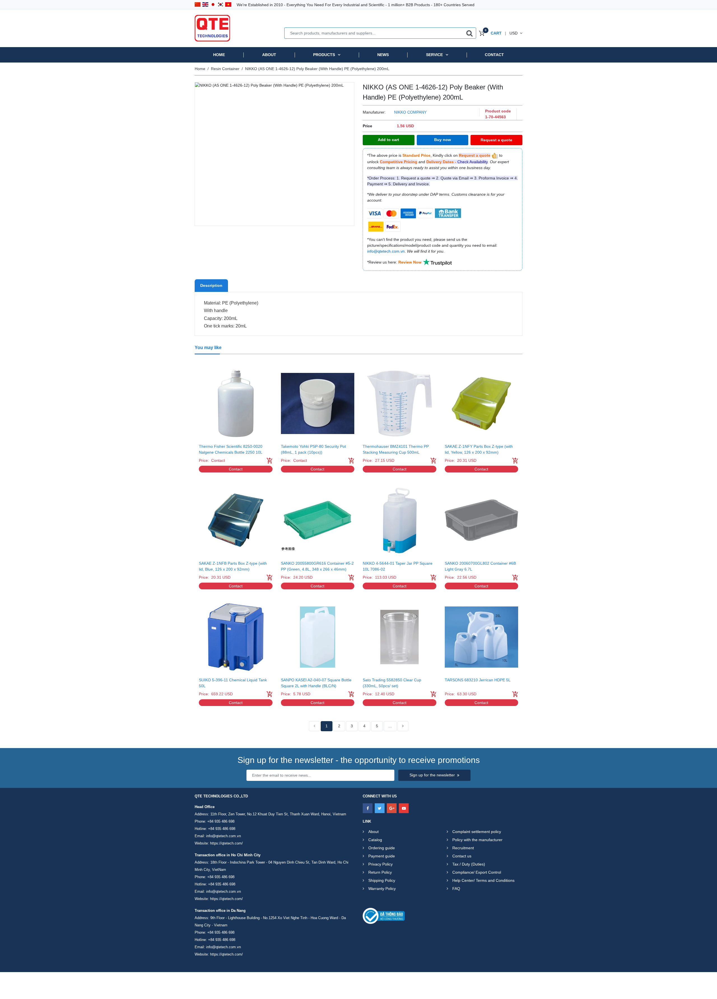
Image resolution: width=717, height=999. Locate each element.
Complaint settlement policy (476, 831)
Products (324, 54)
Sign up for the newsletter (432, 775)
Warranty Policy (382, 888)
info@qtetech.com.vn (223, 836)
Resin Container (225, 68)
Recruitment (463, 848)
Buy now (442, 139)
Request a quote (496, 140)
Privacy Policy (380, 864)
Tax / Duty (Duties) (468, 864)
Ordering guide (381, 848)
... (390, 726)
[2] (402, 726)
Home (219, 54)
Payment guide (381, 856)
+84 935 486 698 (220, 821)
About (269, 54)
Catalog (375, 840)
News (383, 54)
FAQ (456, 888)
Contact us (461, 856)
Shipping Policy (381, 880)
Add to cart (388, 139)
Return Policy (380, 872)
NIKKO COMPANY (410, 112)
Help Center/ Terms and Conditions (483, 880)
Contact (494, 54)
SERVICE (434, 54)
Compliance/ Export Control (476, 872)
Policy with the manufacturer (477, 840)
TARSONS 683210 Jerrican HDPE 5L (478, 680)
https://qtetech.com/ (226, 843)
